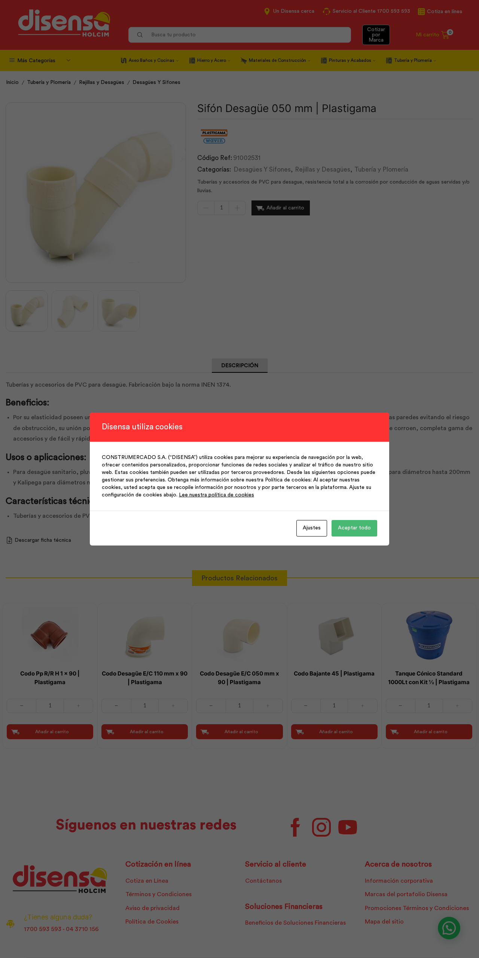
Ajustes (312, 528)
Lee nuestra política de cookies (216, 495)
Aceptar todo (354, 528)
